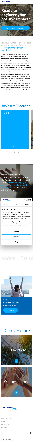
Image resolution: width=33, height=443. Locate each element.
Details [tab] (17, 204)
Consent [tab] (6, 204)
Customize (16, 236)
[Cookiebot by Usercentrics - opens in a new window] (24, 200)
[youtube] (31, 433)
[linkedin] (2, 433)
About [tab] (27, 204)
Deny (16, 242)
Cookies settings (5, 424)
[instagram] (16, 433)
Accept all (16, 231)
